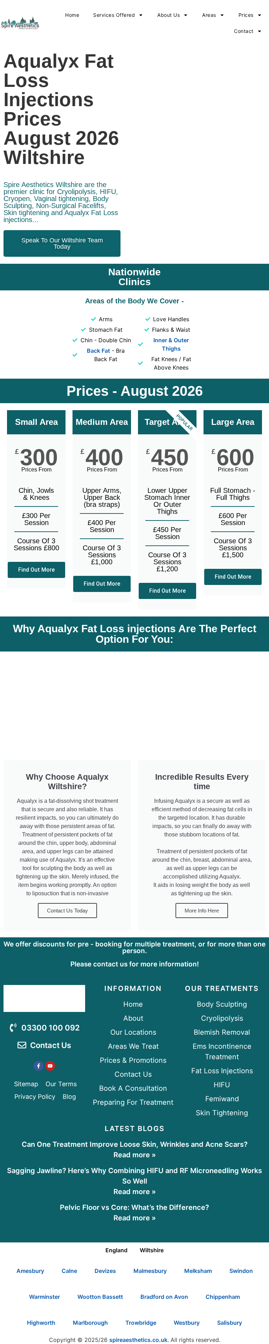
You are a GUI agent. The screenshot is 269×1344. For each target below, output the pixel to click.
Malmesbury (150, 1270)
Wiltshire (152, 1250)
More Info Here (202, 911)
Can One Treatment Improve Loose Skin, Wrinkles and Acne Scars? (135, 1144)
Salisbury (229, 1322)
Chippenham (223, 1296)
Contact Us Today (67, 911)
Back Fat (98, 350)
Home (72, 15)
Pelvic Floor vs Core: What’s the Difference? (134, 1207)
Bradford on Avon (164, 1296)
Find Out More (36, 569)
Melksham (198, 1270)
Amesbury (30, 1270)
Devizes (105, 1270)
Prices (246, 15)
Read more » (134, 1155)
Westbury (187, 1322)
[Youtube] (50, 1066)
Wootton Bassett (100, 1296)
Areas (209, 15)
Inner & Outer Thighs (171, 344)
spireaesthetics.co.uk (138, 1339)
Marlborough (90, 1322)
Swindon (241, 1270)
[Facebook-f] (38, 1066)
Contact (244, 31)
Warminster (44, 1296)
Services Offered (114, 15)
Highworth (41, 1322)
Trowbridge (140, 1322)
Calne (69, 1270)
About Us (168, 15)
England (116, 1250)
